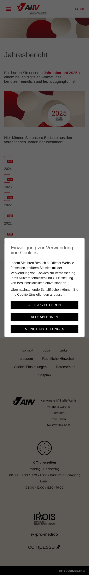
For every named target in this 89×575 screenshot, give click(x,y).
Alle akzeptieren (44, 305)
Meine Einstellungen (44, 329)
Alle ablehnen (44, 317)
